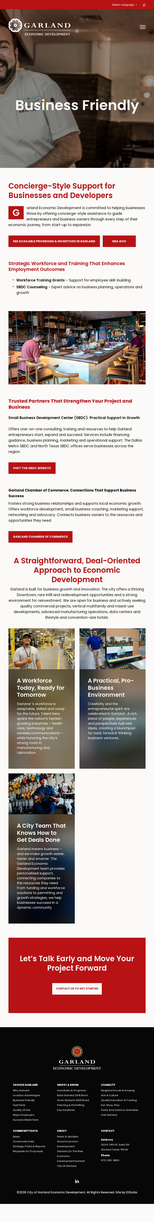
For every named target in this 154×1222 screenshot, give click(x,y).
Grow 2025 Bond (73, 1100)
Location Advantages (26, 1095)
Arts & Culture (110, 1095)
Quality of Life (21, 1110)
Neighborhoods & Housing (118, 1091)
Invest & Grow (68, 1085)
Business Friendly (24, 1100)
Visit (109, 1115)
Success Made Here (26, 1120)
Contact (107, 1131)
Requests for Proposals (28, 1151)
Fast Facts (19, 1105)
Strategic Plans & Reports (29, 1147)
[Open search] (144, 5)
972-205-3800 (110, 1160)
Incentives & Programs (71, 1091)
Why (21, 1091)
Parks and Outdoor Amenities (120, 1110)
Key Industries (66, 1110)
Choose (25, 1085)
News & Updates (67, 1137)
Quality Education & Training (119, 1100)
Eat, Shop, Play (110, 1105)
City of (66, 1166)
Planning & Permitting (70, 1105)
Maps (16, 1137)
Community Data (23, 1142)
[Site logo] (39, 27)
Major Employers (23, 1115)
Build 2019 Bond (72, 1095)
